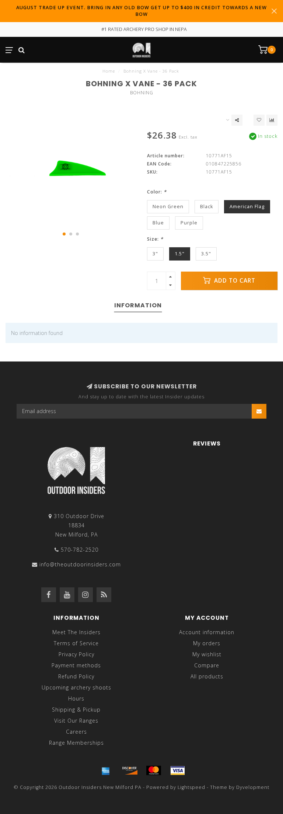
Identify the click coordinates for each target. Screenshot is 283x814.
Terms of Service (76, 643)
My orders (206, 643)
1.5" (180, 254)
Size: (155, 239)
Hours (76, 698)
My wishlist (206, 654)
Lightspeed (191, 787)
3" (155, 254)
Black (206, 206)
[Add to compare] (271, 120)
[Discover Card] (129, 770)
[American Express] (106, 770)
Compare (206, 665)
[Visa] (177, 770)
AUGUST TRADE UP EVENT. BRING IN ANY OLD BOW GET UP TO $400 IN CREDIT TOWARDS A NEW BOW (141, 10)
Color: (157, 192)
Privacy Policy (76, 654)
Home (108, 71)
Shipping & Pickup (76, 709)
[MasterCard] (153, 770)
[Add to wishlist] (259, 120)
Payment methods (76, 665)
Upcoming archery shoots (76, 687)
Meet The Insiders (76, 632)
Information (138, 305)
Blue (158, 223)
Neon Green (168, 206)
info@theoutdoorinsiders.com (80, 564)
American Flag (247, 206)
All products (207, 676)
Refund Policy (76, 676)
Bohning (141, 93)
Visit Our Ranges (76, 720)
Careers (76, 731)
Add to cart (233, 280)
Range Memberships (76, 742)
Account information (206, 632)
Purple (189, 223)
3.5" (206, 254)
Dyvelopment (252, 787)
